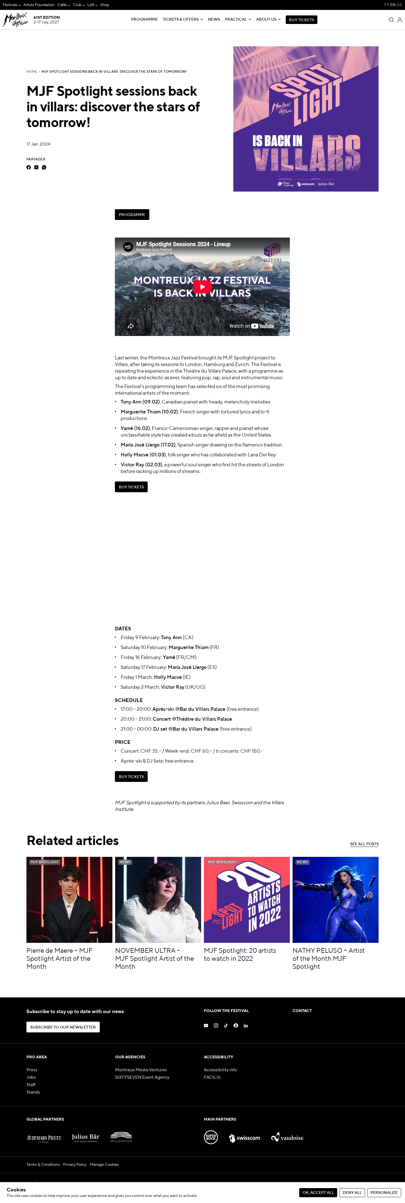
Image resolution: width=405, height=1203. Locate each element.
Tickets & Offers (181, 19)
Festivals (10, 5)
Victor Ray (132, 464)
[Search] (391, 19)
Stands (33, 1092)
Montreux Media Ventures (141, 1070)
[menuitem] (12, 5)
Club (77, 5)
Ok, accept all (318, 1193)
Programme (144, 19)
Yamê (127, 428)
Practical (236, 19)
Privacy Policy (75, 1165)
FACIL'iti (212, 1077)
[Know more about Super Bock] (211, 1135)
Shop (104, 5)
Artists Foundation (39, 5)
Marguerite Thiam (141, 412)
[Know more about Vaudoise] (287, 1135)
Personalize (384, 1193)
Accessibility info (220, 1070)
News (214, 19)
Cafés (62, 5)
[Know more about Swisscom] (244, 1135)
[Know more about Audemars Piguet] (43, 1135)
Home (31, 72)
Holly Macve (134, 455)
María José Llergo (140, 445)
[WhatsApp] (44, 167)
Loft (90, 5)
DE (399, 5)
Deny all (352, 1193)
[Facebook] (28, 167)
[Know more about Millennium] (121, 1135)
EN (393, 5)
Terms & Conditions (43, 1165)
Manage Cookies (104, 1165)
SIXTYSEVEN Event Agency (142, 1077)
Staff (31, 1085)
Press (31, 1070)
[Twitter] (36, 167)
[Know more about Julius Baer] (86, 1135)
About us (266, 19)
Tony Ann (131, 402)
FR (386, 5)
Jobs (31, 1077)
